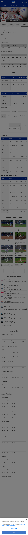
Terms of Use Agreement (10, 525)
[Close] (26, 520)
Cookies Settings (14, 528)
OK (14, 532)
